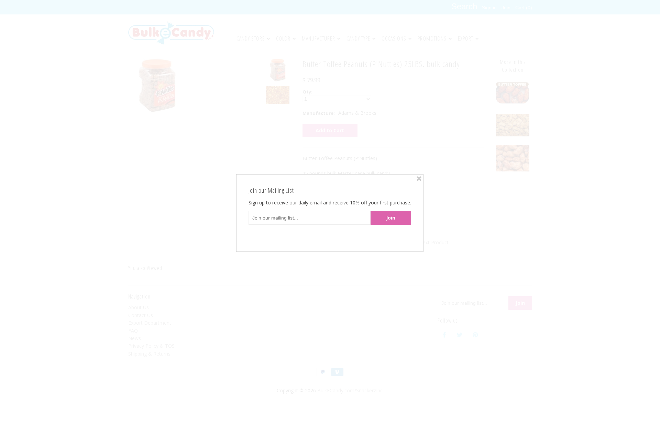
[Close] (419, 178)
